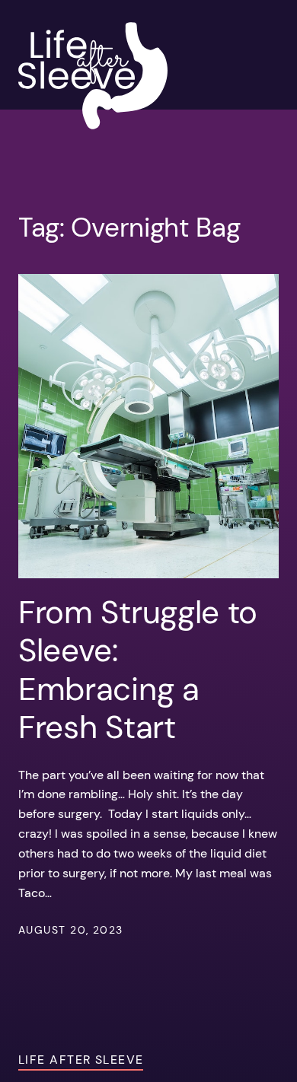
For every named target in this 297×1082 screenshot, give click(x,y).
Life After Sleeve (80, 1060)
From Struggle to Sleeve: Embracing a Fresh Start (137, 670)
